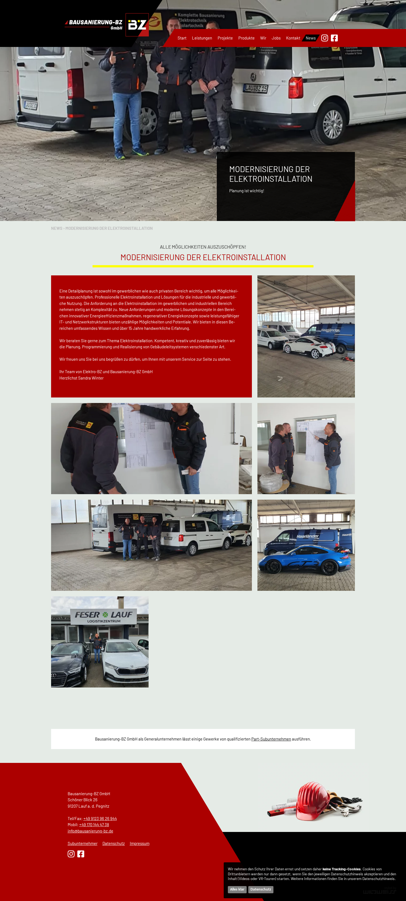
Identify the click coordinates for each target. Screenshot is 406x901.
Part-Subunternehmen (271, 738)
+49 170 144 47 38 (94, 824)
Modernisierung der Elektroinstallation (109, 228)
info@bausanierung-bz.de (90, 830)
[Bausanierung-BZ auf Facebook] (334, 38)
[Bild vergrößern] (306, 336)
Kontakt (293, 37)
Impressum (139, 843)
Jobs (276, 37)
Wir (263, 37)
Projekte (225, 37)
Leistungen (202, 37)
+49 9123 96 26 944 (100, 818)
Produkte (246, 37)
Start (182, 37)
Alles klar (237, 889)
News (311, 37)
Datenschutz (113, 843)
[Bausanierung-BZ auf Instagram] (324, 38)
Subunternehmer (82, 843)
